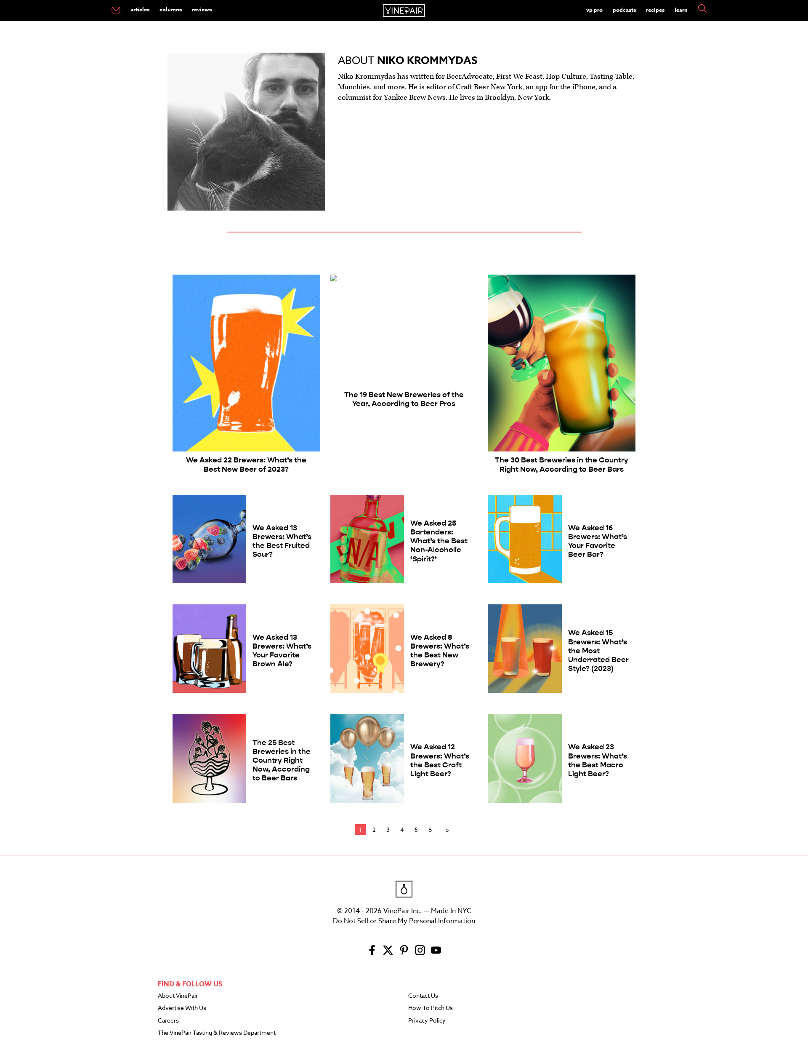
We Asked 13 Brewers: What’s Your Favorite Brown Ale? (281, 650)
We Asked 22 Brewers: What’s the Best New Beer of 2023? (246, 464)
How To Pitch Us (430, 1008)
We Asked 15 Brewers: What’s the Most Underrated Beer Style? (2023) (598, 650)
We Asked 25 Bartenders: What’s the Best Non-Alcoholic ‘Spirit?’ (439, 541)
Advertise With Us (182, 1008)
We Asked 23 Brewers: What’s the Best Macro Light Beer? (597, 760)
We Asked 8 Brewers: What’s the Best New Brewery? (439, 650)
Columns (170, 9)
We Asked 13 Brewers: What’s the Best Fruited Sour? (281, 541)
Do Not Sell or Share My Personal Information (404, 921)
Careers (168, 1021)
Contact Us (423, 996)
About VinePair (178, 996)
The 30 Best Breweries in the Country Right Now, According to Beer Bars (561, 464)
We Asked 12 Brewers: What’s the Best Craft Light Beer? (439, 760)
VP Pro (594, 9)
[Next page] (445, 830)
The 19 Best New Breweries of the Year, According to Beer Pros (404, 399)
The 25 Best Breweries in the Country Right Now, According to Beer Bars (281, 760)
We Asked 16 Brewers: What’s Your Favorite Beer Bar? (597, 541)
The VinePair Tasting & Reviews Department (217, 1033)
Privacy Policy (427, 1021)
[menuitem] (115, 10)
